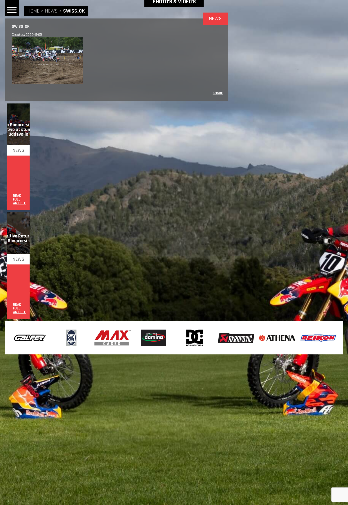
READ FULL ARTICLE (19, 199)
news (51, 11)
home (33, 11)
